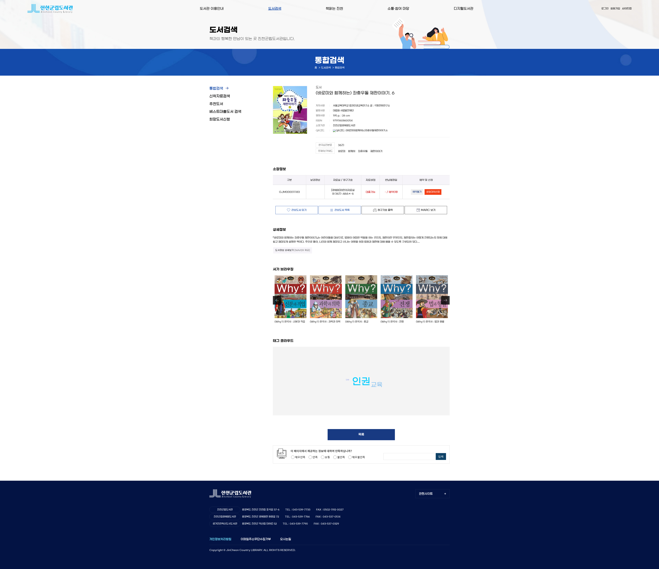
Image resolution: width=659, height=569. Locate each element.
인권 (361, 381)
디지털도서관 (463, 8)
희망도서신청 (219, 119)
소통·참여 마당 (398, 8)
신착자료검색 (219, 96)
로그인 (605, 8)
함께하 (351, 151)
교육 (377, 385)
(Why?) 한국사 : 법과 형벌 (430, 322)
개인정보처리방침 (220, 539)
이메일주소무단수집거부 (256, 539)
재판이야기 (376, 151)
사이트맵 (627, 8)
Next (445, 300)
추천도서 (216, 104)
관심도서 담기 (299, 210)
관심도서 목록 (342, 210)
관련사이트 (426, 493)
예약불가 (417, 192)
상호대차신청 (433, 192)
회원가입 (615, 8)
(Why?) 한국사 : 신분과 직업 (290, 322)
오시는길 (285, 539)
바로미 (341, 151)
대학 (347, 380)
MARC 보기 (428, 210)
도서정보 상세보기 (292, 250)
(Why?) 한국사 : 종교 (356, 322)
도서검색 (274, 8)
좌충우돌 (363, 151)
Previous (277, 300)
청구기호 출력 (385, 210)
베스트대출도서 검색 (225, 111)
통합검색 (216, 88)
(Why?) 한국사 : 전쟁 (392, 322)
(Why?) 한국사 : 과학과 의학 (325, 322)
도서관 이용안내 (212, 8)
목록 (361, 434)
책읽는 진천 (334, 8)
